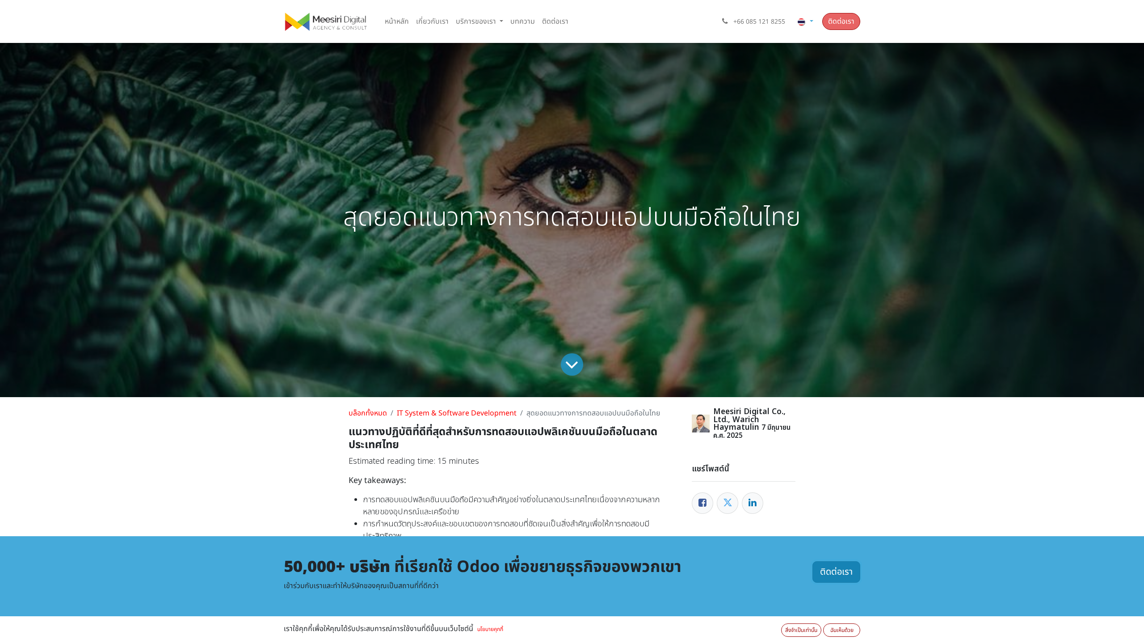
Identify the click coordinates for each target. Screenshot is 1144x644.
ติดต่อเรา (841, 21)
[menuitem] (396, 21)
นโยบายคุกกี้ (490, 629)
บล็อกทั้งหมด (368, 413)
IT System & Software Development (457, 413)
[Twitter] (727, 503)
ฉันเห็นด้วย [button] (842, 630)
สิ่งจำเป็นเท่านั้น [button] (801, 630)
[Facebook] (702, 503)
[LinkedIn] (752, 503)
